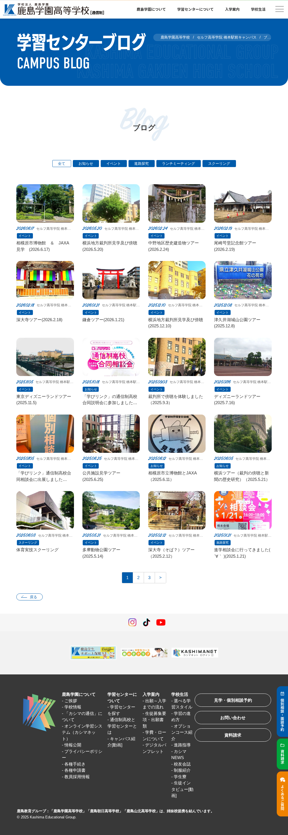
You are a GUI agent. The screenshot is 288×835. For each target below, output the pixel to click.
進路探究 (141, 163)
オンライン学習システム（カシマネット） (82, 732)
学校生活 (179, 694)
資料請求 (232, 735)
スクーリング (219, 163)
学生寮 (180, 776)
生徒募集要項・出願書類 (154, 719)
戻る (33, 597)
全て (61, 163)
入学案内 (151, 694)
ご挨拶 (70, 700)
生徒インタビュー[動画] (182, 789)
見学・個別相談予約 (233, 700)
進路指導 (182, 744)
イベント (113, 163)
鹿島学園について (79, 694)
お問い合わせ (233, 717)
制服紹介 (182, 770)
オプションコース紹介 (181, 732)
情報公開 (72, 744)
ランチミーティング (178, 163)
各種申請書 (75, 770)
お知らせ (85, 163)
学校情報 (72, 707)
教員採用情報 (77, 776)
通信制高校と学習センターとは (122, 726)
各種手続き (75, 764)
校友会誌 (182, 764)
